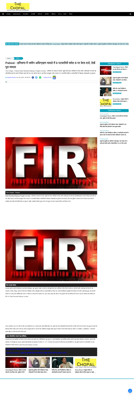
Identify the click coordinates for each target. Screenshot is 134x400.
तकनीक (47, 14)
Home (8, 14)
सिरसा (70, 14)
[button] (3, 14)
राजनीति (33, 14)
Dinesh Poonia (11, 77)
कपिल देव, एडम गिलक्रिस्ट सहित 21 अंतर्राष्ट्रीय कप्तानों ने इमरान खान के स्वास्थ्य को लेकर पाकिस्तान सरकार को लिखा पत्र (114, 135)
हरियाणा (18, 58)
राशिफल (53, 14)
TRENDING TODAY (114, 64)
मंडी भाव (40, 14)
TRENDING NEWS (114, 110)
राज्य (59, 14)
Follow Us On (48, 77)
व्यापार (65, 14)
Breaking (17, 14)
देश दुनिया (25, 14)
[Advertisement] (54, 29)
